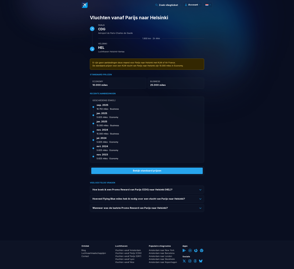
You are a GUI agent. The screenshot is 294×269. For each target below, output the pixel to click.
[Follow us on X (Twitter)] (184, 261)
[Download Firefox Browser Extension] (196, 251)
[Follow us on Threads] (195, 261)
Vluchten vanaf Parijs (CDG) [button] (128, 253)
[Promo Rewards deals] (84, 5)
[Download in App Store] (190, 251)
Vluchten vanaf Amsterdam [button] (128, 250)
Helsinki (102, 43)
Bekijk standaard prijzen (147, 170)
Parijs (101, 25)
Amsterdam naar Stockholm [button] (162, 259)
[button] (167, 5)
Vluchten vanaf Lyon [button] (124, 259)
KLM (160, 62)
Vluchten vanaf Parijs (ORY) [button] (128, 256)
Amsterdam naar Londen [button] (160, 256)
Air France (170, 62)
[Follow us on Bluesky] (200, 261)
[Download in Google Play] (184, 251)
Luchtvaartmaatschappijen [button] (93, 253)
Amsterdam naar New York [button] (161, 250)
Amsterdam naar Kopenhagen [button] (163, 262)
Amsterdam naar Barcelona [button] (161, 253)
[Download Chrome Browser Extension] (201, 251)
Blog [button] (83, 250)
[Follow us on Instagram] (189, 261)
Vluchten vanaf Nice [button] (124, 262)
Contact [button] (85, 256)
